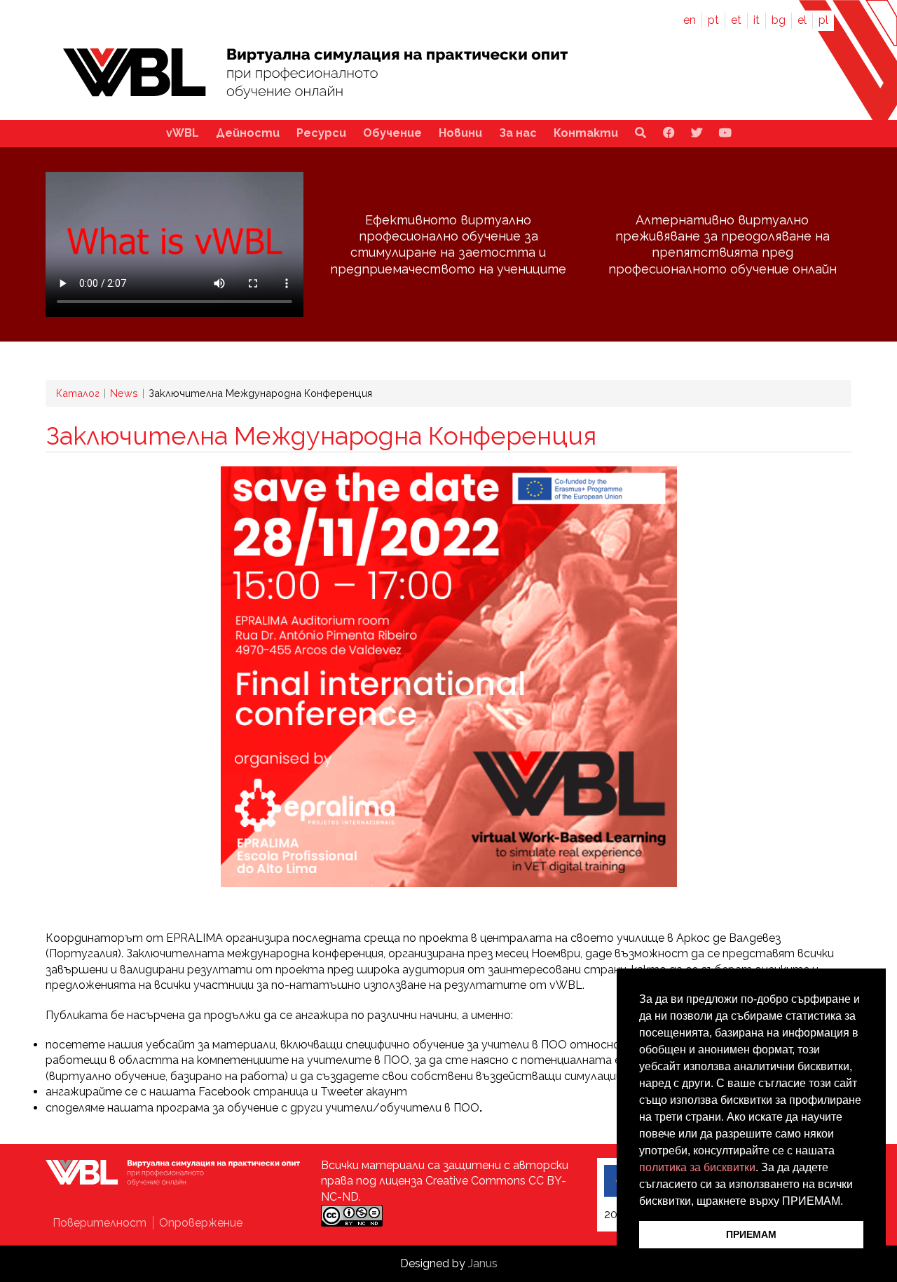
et (736, 20)
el (802, 20)
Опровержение (200, 1222)
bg (779, 20)
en (689, 20)
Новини (460, 133)
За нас (518, 133)
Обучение (392, 133)
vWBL (182, 133)
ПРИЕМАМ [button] (751, 1234)
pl (823, 20)
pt (713, 20)
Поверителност (101, 1222)
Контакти (586, 133)
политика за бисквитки (697, 1167)
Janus (483, 1263)
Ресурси (321, 133)
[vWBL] (315, 101)
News (124, 393)
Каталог (78, 393)
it (756, 20)
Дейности (248, 133)
